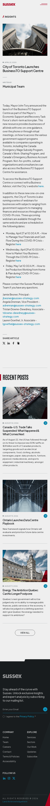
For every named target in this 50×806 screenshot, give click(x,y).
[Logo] (9, 4)
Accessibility (9, 761)
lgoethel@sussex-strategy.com (21, 323)
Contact (7, 751)
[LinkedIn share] (8, 343)
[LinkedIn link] (4, 778)
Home (6, 737)
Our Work (32, 746)
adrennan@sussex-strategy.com (22, 305)
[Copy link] (18, 343)
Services (31, 737)
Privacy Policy (27, 716)
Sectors (31, 742)
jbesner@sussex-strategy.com (21, 298)
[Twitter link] (13, 778)
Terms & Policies (11, 756)
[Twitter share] (4, 343)
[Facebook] (13, 343)
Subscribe (32, 756)
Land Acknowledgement (15, 801)
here (41, 186)
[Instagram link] (9, 778)
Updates (31, 751)
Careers (7, 746)
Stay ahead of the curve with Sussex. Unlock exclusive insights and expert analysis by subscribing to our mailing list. (23, 695)
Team (5, 742)
